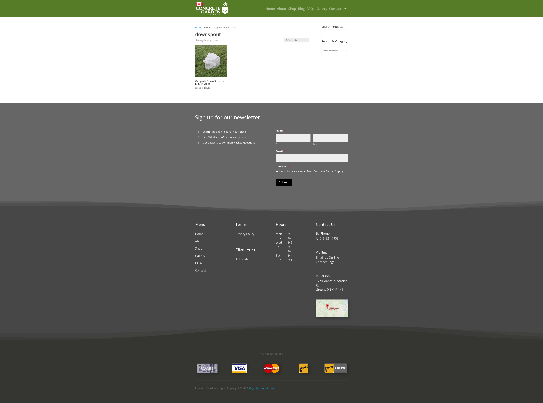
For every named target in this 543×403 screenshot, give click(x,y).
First (278, 144)
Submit (284, 182)
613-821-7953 (329, 238)
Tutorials (241, 259)
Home (270, 9)
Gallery (321, 9)
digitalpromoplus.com (262, 388)
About (281, 9)
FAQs (310, 9)
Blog (301, 9)
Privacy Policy (244, 234)
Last (315, 144)
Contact (335, 9)
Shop (292, 9)
